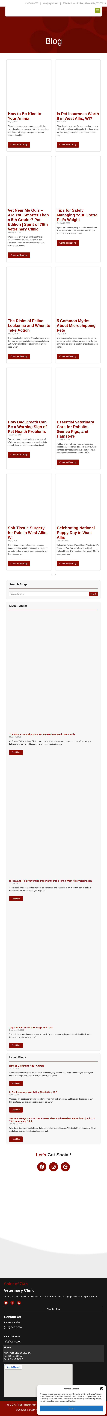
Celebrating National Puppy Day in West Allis (76, 532)
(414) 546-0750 (13, 1327)
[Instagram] (53, 1166)
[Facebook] (41, 1166)
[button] (101, 1388)
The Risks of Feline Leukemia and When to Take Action (29, 325)
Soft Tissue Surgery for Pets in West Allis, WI (27, 532)
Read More (16, 752)
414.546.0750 (31, 3)
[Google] (65, 1166)
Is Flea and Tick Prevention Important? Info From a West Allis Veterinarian (50, 881)
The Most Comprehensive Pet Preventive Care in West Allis (42, 734)
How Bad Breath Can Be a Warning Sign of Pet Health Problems (27, 427)
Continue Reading (18, 144)
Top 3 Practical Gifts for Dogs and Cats (31, 1027)
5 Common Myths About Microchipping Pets (76, 325)
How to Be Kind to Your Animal (26, 1066)
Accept (71, 1408)
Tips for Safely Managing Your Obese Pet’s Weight (77, 215)
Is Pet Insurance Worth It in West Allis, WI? (33, 1092)
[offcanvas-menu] (97, 10)
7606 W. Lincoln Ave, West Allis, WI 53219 (84, 3)
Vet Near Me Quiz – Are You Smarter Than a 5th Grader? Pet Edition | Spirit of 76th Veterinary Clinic (28, 219)
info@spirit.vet (50, 3)
